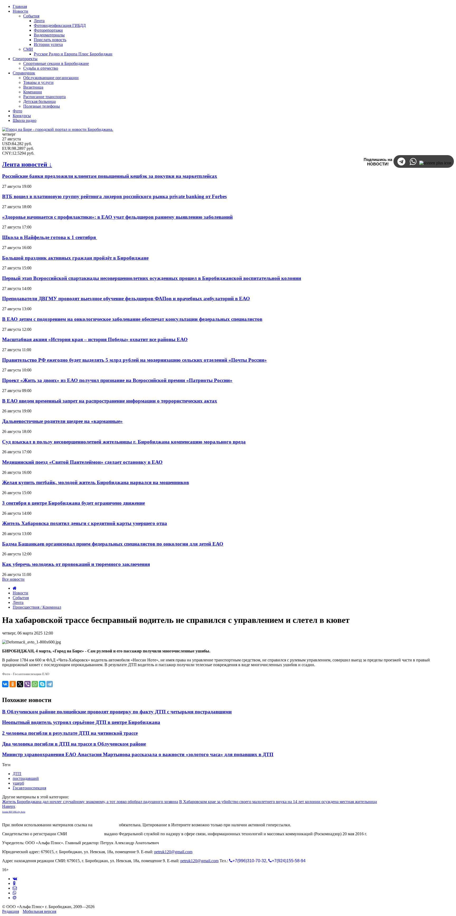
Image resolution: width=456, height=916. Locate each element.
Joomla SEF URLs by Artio (13, 812)
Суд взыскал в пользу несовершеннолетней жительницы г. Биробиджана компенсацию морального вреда (124, 442)
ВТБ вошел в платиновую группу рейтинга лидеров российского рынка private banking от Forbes (114, 196)
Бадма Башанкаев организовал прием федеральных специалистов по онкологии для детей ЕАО (112, 544)
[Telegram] (49, 684)
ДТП (17, 773)
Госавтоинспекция (29, 788)
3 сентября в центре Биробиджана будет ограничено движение (73, 503)
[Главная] (15, 588)
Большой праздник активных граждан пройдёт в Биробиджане (75, 258)
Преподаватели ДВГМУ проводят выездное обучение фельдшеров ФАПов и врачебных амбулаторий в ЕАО (126, 298)
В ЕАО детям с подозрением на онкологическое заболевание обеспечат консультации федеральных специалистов (132, 319)
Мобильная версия (39, 911)
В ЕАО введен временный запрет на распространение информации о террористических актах (109, 401)
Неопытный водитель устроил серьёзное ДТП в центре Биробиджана (81, 722)
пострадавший (26, 778)
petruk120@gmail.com (173, 852)
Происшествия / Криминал (37, 607)
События (21, 597)
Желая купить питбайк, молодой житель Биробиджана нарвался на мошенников (95, 482)
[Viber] (27, 684)
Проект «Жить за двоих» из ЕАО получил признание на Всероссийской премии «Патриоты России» (117, 380)
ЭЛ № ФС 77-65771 (85, 834)
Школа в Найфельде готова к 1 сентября (49, 237)
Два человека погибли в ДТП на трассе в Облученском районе (74, 744)
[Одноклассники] (13, 684)
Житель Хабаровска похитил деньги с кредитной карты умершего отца (84, 523)
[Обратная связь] (15, 888)
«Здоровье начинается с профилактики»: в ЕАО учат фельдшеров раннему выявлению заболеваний (117, 217)
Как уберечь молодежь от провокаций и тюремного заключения (76, 564)
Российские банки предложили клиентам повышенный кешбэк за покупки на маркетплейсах (109, 176)
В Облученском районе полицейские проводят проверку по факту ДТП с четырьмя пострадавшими (117, 711)
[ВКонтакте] (5, 684)
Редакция (10, 911)
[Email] (14, 897)
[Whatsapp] (14, 893)
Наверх (8, 806)
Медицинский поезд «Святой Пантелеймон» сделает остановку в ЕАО (82, 462)
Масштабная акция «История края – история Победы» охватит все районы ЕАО (95, 339)
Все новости (13, 579)
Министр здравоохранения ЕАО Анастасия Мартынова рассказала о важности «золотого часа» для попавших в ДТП (137, 754)
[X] (20, 684)
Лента (18, 602)
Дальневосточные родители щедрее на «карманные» (62, 421)
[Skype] (42, 684)
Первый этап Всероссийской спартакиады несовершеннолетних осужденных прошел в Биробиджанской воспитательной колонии (151, 278)
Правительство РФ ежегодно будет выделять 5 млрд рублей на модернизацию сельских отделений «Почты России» (134, 360)
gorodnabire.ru (105, 825)
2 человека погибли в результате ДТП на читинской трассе (70, 733)
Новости (20, 593)
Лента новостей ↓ (27, 164)
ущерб (18, 783)
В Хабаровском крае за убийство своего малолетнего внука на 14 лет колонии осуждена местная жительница (278, 801)
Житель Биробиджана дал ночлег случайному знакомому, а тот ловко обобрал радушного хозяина (90, 801)
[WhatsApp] (35, 684)
